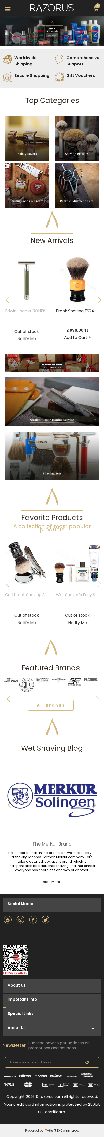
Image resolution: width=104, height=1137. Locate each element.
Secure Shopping (31, 75)
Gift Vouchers (80, 75)
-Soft (51, 1130)
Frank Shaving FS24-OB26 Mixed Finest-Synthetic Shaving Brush (78, 311)
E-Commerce (67, 1130)
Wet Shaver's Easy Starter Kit (78, 594)
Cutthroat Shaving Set (27, 594)
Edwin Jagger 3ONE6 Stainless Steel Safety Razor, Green (28, 311)
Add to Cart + (77, 337)
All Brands (51, 705)
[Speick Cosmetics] (52, 31)
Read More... (52, 881)
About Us (17, 1027)
